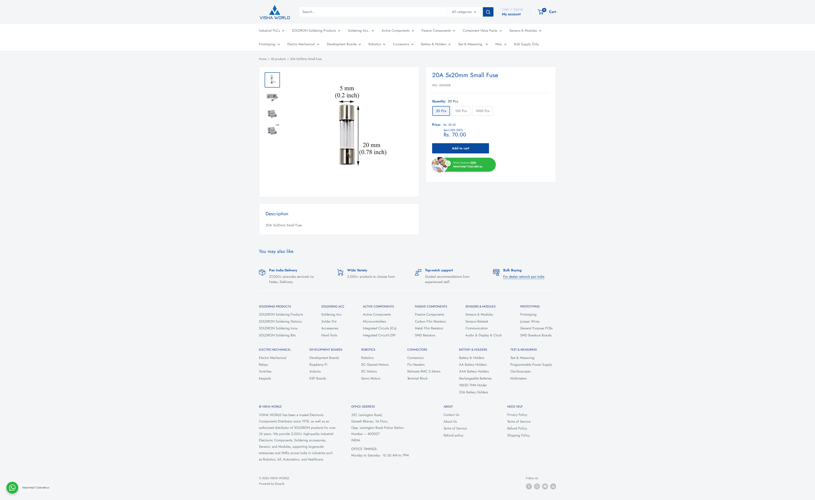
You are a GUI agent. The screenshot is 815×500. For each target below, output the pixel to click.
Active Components (395, 30)
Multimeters (518, 378)
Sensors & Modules (523, 30)
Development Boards (341, 44)
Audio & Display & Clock (483, 335)
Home (263, 59)
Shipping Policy (518, 435)
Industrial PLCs (269, 30)
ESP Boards (317, 378)
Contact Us (451, 414)
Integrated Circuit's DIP (379, 335)
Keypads (265, 378)
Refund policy (453, 435)
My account (511, 14)
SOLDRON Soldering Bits (277, 335)
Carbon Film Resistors (430, 321)
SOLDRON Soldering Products (314, 30)
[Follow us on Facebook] (529, 486)
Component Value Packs (480, 30)
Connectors (401, 44)
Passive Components (436, 30)
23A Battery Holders (473, 392)
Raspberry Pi (318, 364)
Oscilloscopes (520, 371)
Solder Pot (328, 321)
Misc (498, 44)
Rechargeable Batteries (475, 378)
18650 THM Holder (473, 385)
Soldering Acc (331, 314)
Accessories (329, 328)
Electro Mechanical (301, 44)
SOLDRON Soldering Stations (280, 321)
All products (278, 59)
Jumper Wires (529, 321)
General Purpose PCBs (536, 328)
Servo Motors (370, 378)
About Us (450, 421)
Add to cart (460, 148)
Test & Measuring (470, 44)
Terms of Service (455, 428)
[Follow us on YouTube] (545, 486)
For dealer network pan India (523, 276)
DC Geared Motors (374, 364)
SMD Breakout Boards (535, 335)
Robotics (374, 44)
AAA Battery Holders (474, 371)
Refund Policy (517, 428)
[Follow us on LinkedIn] (553, 486)
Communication (476, 328)
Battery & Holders (433, 44)
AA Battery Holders (472, 364)
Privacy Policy (517, 414)
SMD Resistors (425, 335)
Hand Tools (329, 335)
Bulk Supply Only (526, 44)
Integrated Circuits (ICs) (379, 328)
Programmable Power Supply (531, 364)
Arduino (315, 371)
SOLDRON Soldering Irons (278, 328)
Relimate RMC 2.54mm (423, 371)
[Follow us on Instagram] (537, 486)
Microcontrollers (374, 321)
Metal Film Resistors (429, 328)
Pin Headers (415, 364)
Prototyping (267, 44)
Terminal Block (417, 378)
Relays (263, 364)
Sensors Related (476, 321)
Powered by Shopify (271, 484)
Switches (265, 371)
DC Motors (369, 371)
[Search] (488, 12)
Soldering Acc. (359, 30)
